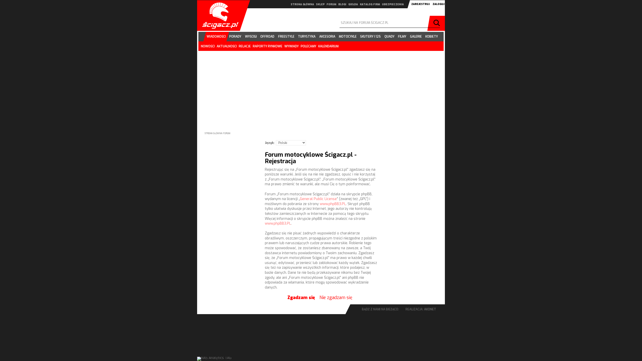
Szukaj (437, 23)
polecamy (308, 46)
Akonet (430, 309)
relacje (245, 46)
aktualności (227, 46)
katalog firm (370, 4)
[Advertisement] (321, 87)
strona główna (302, 4)
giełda (353, 4)
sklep (320, 4)
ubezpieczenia (393, 4)
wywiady (291, 46)
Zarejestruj (420, 4)
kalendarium (328, 46)
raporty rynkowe (267, 46)
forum (331, 4)
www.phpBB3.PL (333, 204)
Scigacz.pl (218, 15)
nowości (208, 46)
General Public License (318, 199)
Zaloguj (438, 4)
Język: (270, 143)
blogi (342, 4)
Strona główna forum (217, 133)
